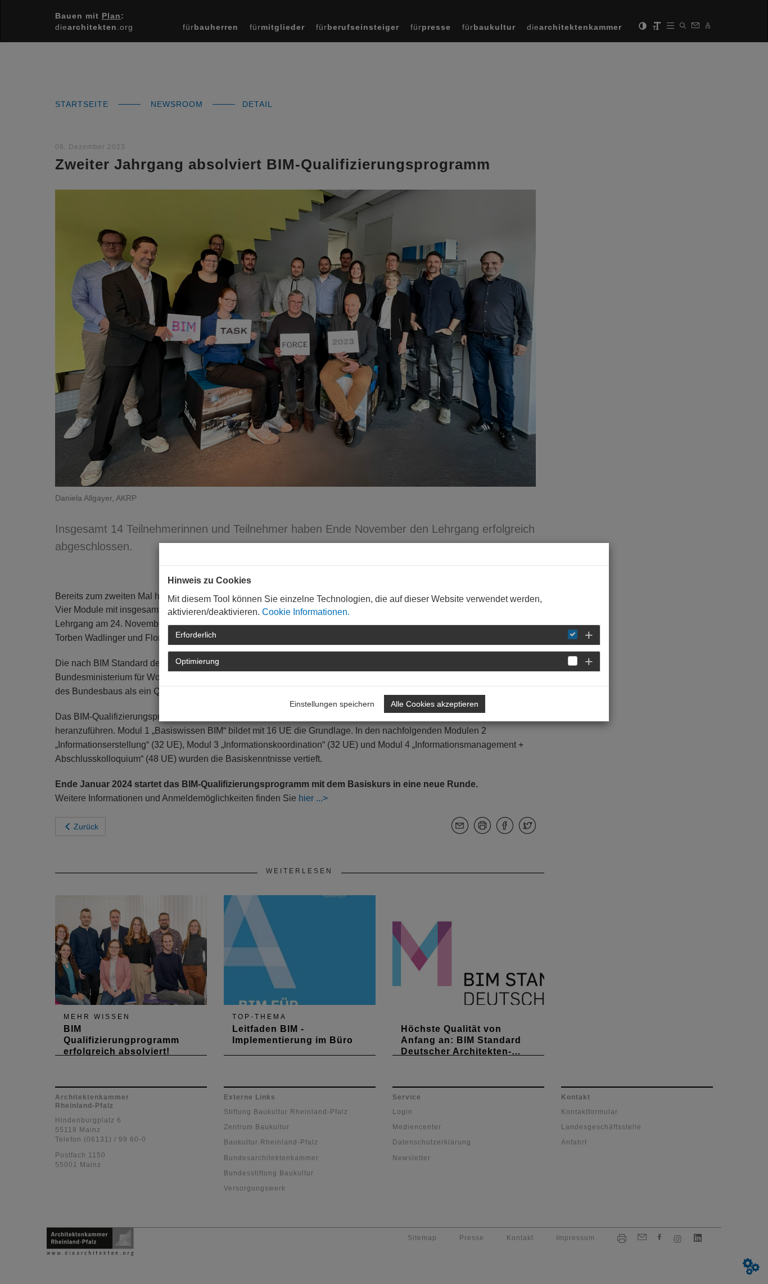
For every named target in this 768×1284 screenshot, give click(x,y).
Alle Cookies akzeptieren (434, 703)
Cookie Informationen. (306, 612)
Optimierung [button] (197, 661)
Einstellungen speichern (332, 703)
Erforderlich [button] (195, 634)
